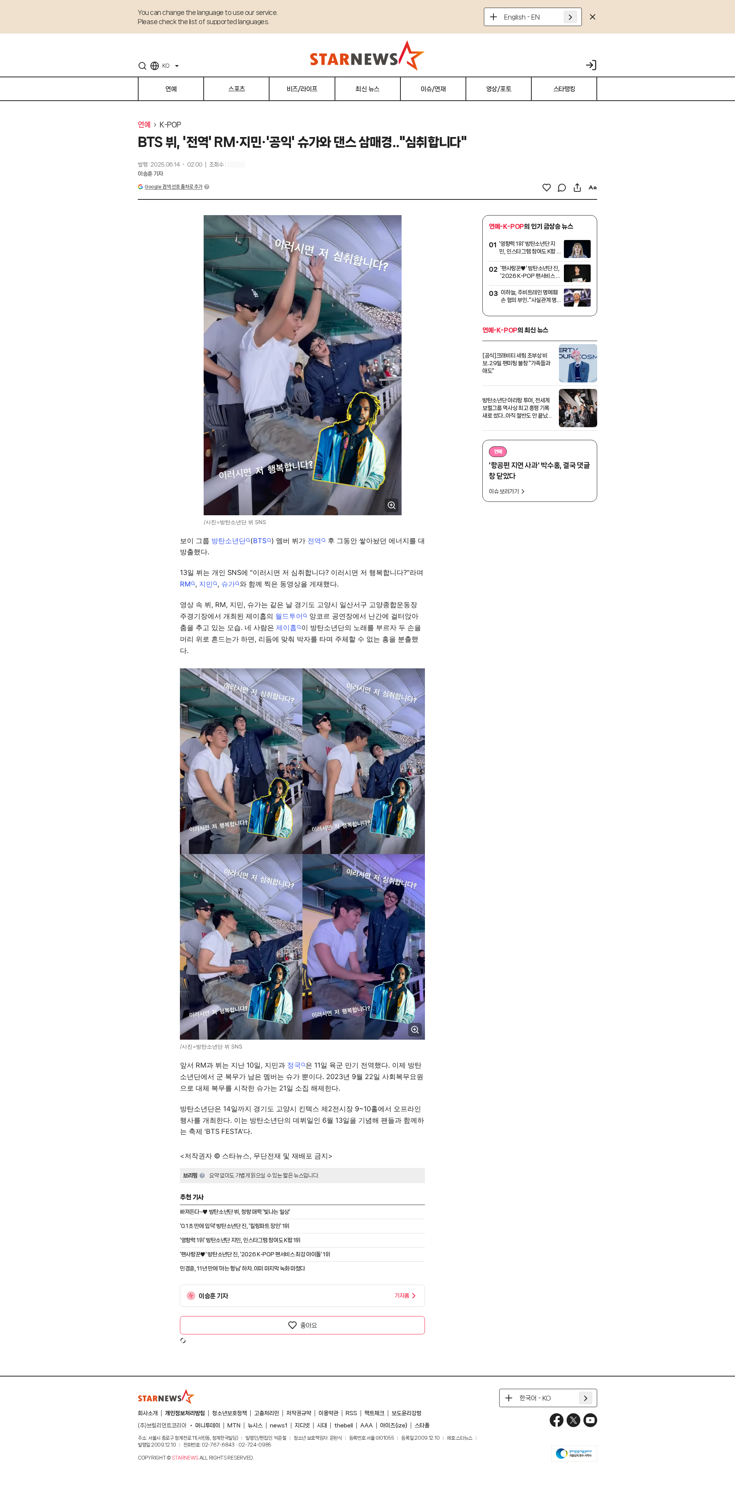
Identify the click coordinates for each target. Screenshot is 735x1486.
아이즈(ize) (393, 1425)
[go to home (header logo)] (367, 55)
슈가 (228, 584)
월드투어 (289, 616)
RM (185, 584)
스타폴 (422, 1425)
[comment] (562, 187)
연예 (144, 125)
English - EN (522, 16)
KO (165, 66)
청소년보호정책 (229, 1413)
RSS (351, 1413)
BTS (260, 541)
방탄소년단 (228, 541)
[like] (546, 187)
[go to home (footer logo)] (166, 1396)
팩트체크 (374, 1413)
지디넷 (302, 1425)
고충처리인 (266, 1413)
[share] (577, 187)
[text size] (592, 187)
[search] (142, 65)
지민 (206, 584)
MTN (233, 1425)
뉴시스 (255, 1425)
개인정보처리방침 (185, 1413)
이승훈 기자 (150, 174)
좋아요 (308, 1325)
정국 (294, 1065)
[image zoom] (392, 505)
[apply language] (570, 17)
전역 (314, 541)
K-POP (170, 125)
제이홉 (286, 628)
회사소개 (148, 1413)
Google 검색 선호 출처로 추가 (173, 186)
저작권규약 (298, 1413)
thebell (343, 1425)
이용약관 (328, 1413)
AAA (366, 1425)
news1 (278, 1425)
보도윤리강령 (406, 1413)
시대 (322, 1425)
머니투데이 (207, 1425)
